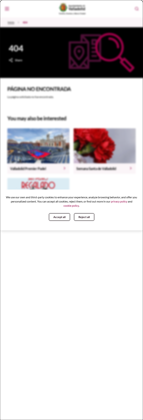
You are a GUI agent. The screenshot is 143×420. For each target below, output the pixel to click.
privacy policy (119, 201)
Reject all (84, 217)
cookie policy (71, 205)
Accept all (59, 217)
